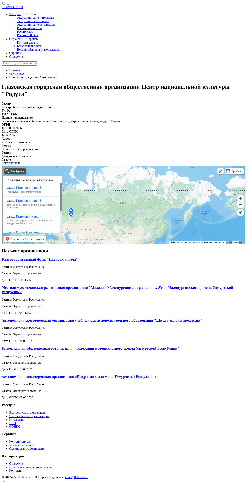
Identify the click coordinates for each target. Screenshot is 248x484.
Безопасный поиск (29, 46)
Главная (14, 70)
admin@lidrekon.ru (76, 477)
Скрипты (15, 53)
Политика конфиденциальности (30, 467)
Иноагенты (16, 419)
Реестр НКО (25, 31)
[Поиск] (39, 64)
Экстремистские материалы (35, 17)
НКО (12, 423)
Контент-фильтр (27, 42)
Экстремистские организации (37, 24)
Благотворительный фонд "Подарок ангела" (40, 259)
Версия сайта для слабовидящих (38, 49)
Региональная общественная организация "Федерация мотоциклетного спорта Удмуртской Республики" (90, 348)
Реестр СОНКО (27, 35)
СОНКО (15, 426)
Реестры (15, 14)
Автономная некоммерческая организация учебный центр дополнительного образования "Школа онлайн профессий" (102, 320)
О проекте (16, 56)
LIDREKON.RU (12, 7)
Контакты (15, 470)
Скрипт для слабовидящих (27, 448)
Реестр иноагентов (29, 28)
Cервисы (15, 39)
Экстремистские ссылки (33, 21)
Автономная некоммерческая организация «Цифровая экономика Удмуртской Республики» (80, 377)
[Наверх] (3, 481)
